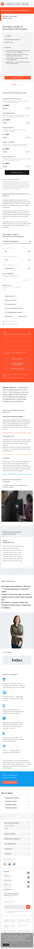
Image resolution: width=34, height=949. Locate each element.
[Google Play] (5, 864)
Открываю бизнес (9, 4)
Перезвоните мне (10, 782)
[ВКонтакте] (28, 882)
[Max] (28, 873)
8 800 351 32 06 (7, 885)
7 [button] (24, 667)
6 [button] (22, 667)
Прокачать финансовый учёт (12, 838)
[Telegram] (28, 877)
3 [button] (17, 570)
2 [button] (14, 570)
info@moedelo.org (8, 889)
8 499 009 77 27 (7, 876)
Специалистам (8, 848)
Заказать (28, 108)
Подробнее (5, 108)
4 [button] (19, 570)
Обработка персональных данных (23, 926)
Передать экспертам (9, 834)
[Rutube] (28, 887)
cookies (16, 935)
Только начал (17, 4)
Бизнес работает (25, 4)
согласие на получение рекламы (16, 377)
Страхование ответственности (24, 930)
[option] (17, 552)
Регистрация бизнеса (10, 843)
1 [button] (12, 570)
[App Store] (10, 864)
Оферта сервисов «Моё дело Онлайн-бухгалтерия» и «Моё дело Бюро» (10, 926)
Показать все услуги (17, 172)
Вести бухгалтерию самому (11, 823)
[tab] (13, 84)
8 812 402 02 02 (7, 880)
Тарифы (6, 828)
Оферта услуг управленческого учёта (10, 931)
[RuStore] (14, 864)
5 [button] (22, 570)
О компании (7, 853)
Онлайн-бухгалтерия (9, 825)
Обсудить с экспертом (17, 77)
